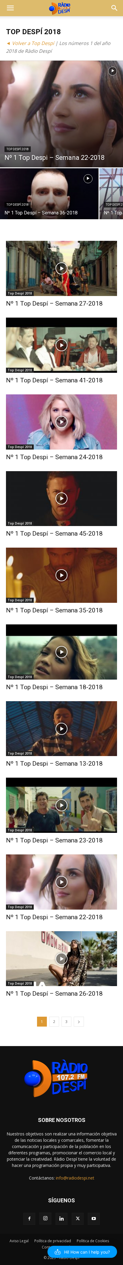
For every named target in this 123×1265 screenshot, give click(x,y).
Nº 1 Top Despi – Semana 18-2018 (54, 687)
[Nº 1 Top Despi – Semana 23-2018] (61, 805)
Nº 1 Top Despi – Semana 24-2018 (54, 457)
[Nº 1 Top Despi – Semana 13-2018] (61, 728)
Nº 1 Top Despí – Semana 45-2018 (54, 533)
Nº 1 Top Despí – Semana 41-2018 (54, 380)
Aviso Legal (19, 1240)
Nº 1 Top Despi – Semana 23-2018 (54, 840)
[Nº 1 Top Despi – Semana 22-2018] (61, 114)
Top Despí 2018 (18, 149)
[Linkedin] (61, 1219)
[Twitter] (78, 1219)
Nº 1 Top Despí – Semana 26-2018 (54, 993)
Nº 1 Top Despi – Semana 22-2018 (54, 917)
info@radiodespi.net (75, 1178)
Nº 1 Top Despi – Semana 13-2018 (54, 763)
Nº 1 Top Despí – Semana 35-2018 (54, 610)
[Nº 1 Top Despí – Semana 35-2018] (61, 575)
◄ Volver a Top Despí (30, 43)
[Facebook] (29, 1219)
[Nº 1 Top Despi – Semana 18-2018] (61, 652)
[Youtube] (94, 1219)
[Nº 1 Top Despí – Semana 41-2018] (61, 345)
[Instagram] (45, 1219)
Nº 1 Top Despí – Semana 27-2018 (54, 303)
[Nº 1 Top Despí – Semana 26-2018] (61, 958)
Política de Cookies (93, 1240)
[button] (10, 8)
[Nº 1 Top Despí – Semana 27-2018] (61, 268)
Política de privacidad (52, 1240)
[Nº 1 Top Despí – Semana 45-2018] (61, 498)
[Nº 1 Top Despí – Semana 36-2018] (49, 205)
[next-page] (79, 1022)
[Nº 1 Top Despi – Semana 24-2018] (61, 422)
